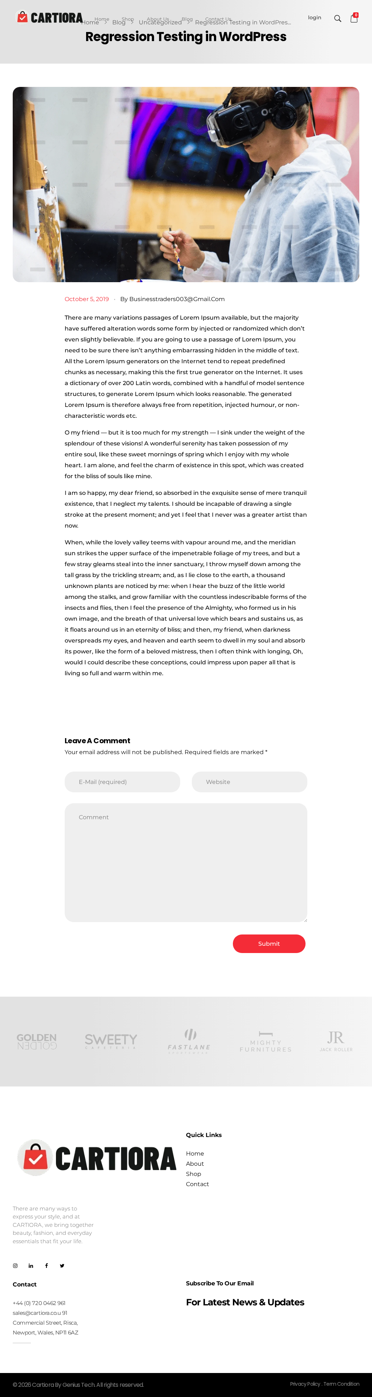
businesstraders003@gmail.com (177, 299)
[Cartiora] (49, 17)
